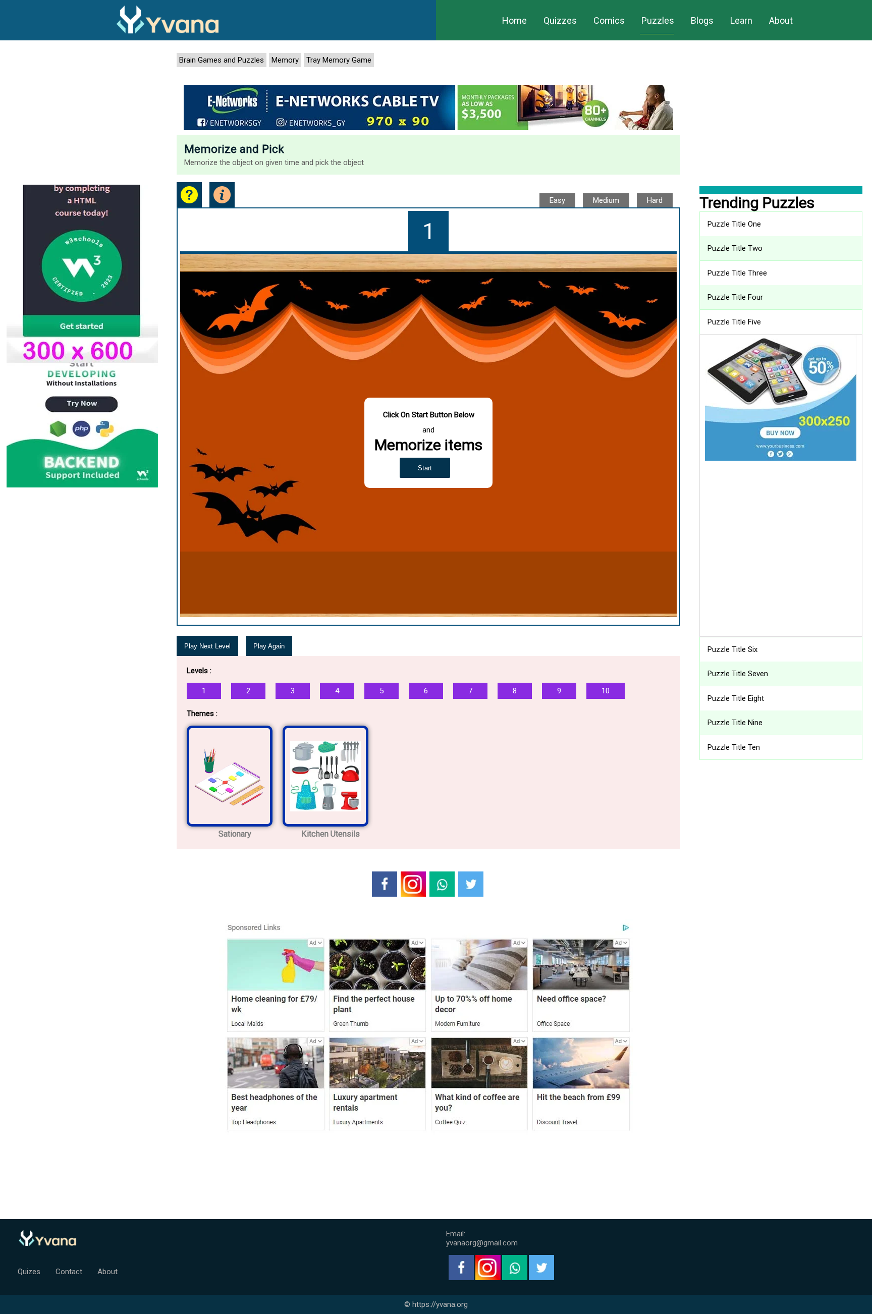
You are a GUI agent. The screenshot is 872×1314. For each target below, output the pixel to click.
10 (606, 690)
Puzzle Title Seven (737, 673)
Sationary (235, 834)
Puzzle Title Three (737, 273)
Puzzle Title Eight (735, 698)
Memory (285, 60)
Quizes (29, 1271)
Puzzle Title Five (734, 321)
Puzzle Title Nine (734, 722)
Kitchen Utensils (330, 834)
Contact (69, 1271)
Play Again (269, 646)
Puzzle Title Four (735, 297)
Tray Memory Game (338, 60)
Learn (741, 20)
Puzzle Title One (734, 224)
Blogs (702, 20)
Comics (609, 20)
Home (514, 20)
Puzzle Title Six (732, 649)
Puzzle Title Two (734, 248)
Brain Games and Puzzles (221, 60)
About (781, 20)
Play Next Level (207, 646)
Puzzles (657, 20)
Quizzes (560, 20)
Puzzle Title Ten (733, 747)
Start (425, 468)
